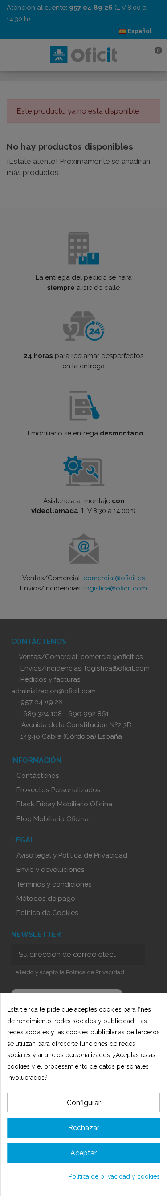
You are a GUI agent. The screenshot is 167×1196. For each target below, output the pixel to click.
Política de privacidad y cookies (114, 1176)
